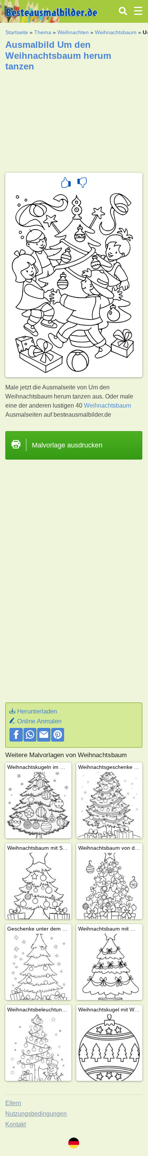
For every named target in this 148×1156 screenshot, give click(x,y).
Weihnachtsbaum (116, 32)
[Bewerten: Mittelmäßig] (82, 183)
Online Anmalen (39, 721)
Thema (42, 32)
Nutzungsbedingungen (36, 1113)
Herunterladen (37, 711)
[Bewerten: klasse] (66, 183)
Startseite (16, 32)
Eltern (13, 1103)
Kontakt (15, 1124)
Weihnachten (73, 32)
